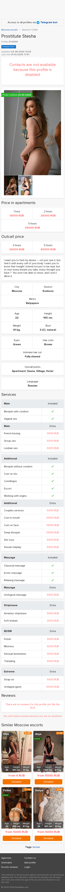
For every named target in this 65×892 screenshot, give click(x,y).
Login (27, 867)
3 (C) (43, 329)
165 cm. (48, 317)
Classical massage (14, 565)
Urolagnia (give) (12, 686)
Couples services (14, 510)
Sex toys (9, 539)
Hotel (49, 371)
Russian (32, 385)
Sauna (31, 371)
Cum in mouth (12, 517)
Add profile (30, 862)
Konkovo (48, 291)
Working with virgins (15, 496)
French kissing (12, 433)
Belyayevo (32, 303)
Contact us (30, 858)
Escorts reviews (9, 867)
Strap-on (9, 679)
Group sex (10, 441)
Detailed (16, 781)
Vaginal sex (10, 418)
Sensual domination (15, 653)
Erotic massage (13, 573)
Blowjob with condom (16, 411)
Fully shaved (32, 356)
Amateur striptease (15, 613)
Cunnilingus (10, 481)
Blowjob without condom (18, 466)
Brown (48, 344)
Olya (6, 734)
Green (17, 344)
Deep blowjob (12, 532)
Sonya (39, 790)
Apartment (19, 371)
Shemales (6, 862)
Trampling (9, 661)
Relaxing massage (14, 580)
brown (36, 847)
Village (40, 371)
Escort (8, 488)
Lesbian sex (11, 448)
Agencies (6, 858)
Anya (38, 734)
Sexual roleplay (12, 547)
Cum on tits (10, 474)
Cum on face (11, 525)
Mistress (9, 646)
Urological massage (15, 594)
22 (16, 317)
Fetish (7, 639)
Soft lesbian (11, 620)
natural (51, 329)
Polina (7, 790)
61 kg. (16, 329)
